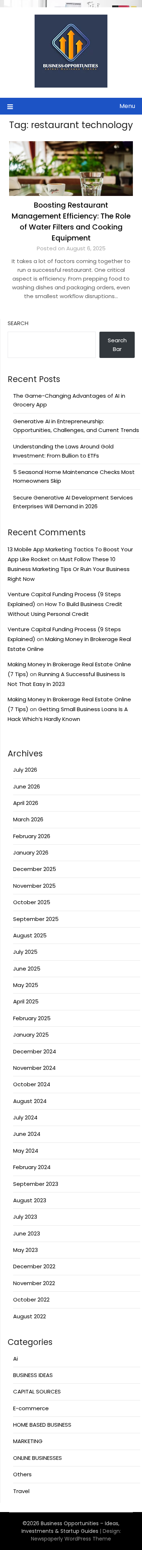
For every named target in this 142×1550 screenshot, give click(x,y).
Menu (127, 106)
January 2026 (30, 852)
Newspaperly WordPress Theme (71, 1538)
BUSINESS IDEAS (33, 1375)
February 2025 (32, 1018)
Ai (15, 1358)
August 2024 (30, 1101)
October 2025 (31, 902)
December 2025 (34, 869)
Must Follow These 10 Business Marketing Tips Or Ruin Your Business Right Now (69, 569)
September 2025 (36, 919)
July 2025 (25, 952)
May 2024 (25, 1150)
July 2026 (25, 770)
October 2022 (31, 1299)
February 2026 (31, 836)
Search (18, 323)
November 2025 (34, 886)
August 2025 (30, 935)
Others (22, 1474)
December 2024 (34, 1051)
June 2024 (26, 1134)
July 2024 (25, 1117)
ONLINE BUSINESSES (37, 1458)
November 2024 (34, 1068)
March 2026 (28, 819)
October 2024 (31, 1084)
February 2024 (32, 1167)
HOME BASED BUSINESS (42, 1424)
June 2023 (26, 1233)
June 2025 (26, 968)
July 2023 (25, 1217)
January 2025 (31, 1034)
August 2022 (29, 1316)
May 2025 (25, 985)
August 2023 (29, 1200)
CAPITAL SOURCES (37, 1391)
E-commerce (31, 1408)
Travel (21, 1491)
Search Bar (117, 344)
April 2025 (26, 1001)
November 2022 (34, 1283)
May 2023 (25, 1250)
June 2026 (26, 786)
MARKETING (28, 1441)
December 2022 (34, 1266)
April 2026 (25, 803)
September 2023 (35, 1184)
